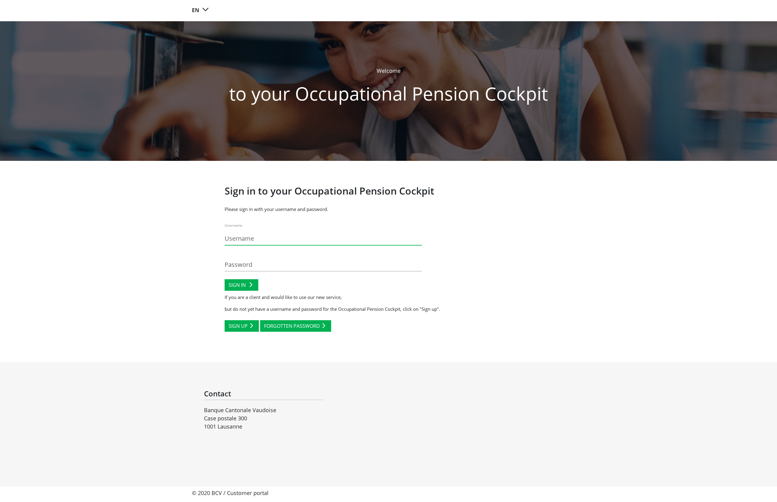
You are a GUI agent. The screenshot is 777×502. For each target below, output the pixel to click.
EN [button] (196, 10)
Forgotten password (292, 326)
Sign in (238, 285)
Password (233, 253)
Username (234, 225)
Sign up (238, 326)
